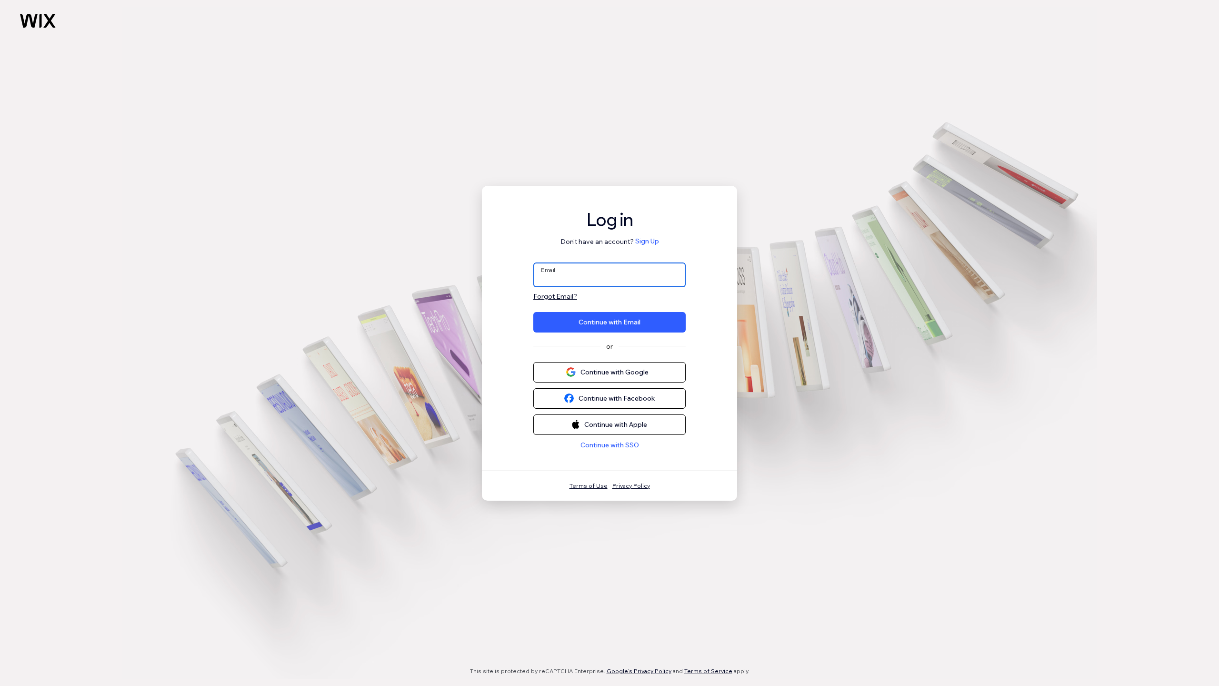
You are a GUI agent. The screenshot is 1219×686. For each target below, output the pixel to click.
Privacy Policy (631, 485)
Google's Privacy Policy (639, 671)
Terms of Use (589, 485)
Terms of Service (708, 671)
